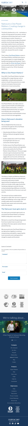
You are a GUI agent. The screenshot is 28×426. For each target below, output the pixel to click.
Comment (5, 254)
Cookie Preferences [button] (14, 398)
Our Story (14, 350)
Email (4, 272)
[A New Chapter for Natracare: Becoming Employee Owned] (14, 327)
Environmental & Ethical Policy (14, 403)
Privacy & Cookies (14, 395)
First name (5, 266)
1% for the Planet (15, 63)
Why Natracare (14, 347)
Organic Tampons (14, 369)
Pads (14, 371)
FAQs (14, 388)
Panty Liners (14, 374)
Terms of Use (14, 400)
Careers (14, 362)
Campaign (14, 357)
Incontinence (14, 381)
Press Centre (14, 393)
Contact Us (14, 391)
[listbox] (14, 330)
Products (14, 352)
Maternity (14, 379)
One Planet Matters (14, 55)
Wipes (14, 376)
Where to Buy (14, 355)
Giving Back (4, 20)
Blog (14, 359)
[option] (14, 330)
